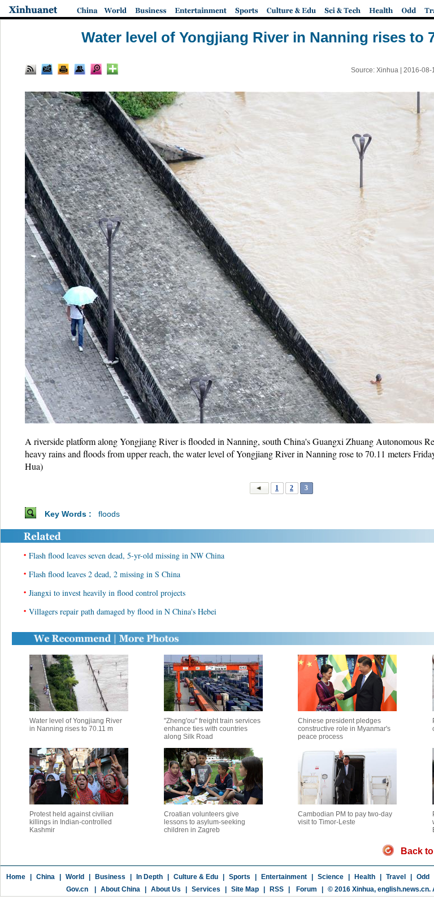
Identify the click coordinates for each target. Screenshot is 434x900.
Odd (422, 877)
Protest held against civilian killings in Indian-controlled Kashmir (71, 822)
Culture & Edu (195, 877)
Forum (305, 889)
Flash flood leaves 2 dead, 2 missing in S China (104, 574)
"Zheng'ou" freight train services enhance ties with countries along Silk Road (212, 729)
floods (109, 513)
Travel (396, 877)
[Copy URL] (79, 69)
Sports (239, 877)
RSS (277, 889)
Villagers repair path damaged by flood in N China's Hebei (122, 611)
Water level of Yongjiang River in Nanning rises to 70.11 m (75, 725)
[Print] (63, 69)
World (75, 877)
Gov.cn (77, 889)
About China (120, 889)
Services (206, 889)
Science (331, 877)
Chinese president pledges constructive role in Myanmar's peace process (344, 729)
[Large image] (96, 69)
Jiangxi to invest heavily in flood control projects (107, 592)
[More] (112, 69)
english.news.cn (403, 889)
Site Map (245, 889)
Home (15, 877)
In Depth (149, 877)
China (45, 877)
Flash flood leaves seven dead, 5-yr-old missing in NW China (126, 555)
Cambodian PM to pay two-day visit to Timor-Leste (345, 818)
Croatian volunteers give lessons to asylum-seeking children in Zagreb (204, 822)
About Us (166, 889)
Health (364, 877)
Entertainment (284, 877)
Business (110, 877)
